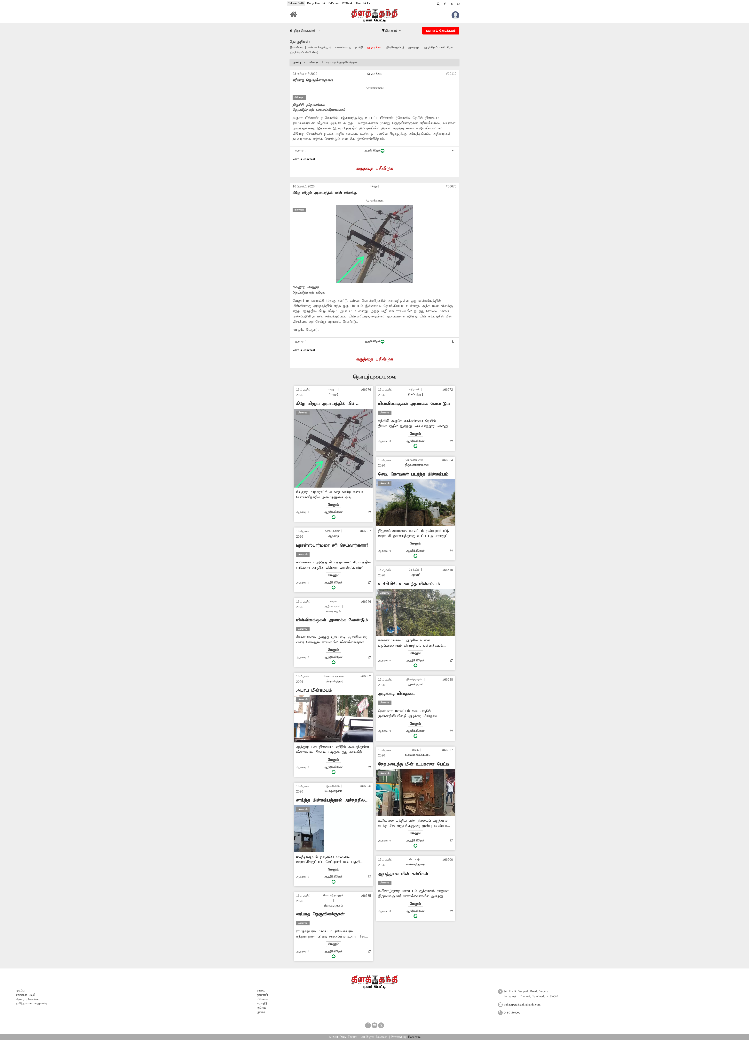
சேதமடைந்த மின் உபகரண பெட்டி (413, 764)
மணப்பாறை (343, 47)
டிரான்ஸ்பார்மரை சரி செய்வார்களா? (332, 545)
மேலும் (333, 505)
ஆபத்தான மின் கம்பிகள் (403, 874)
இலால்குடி (297, 47)
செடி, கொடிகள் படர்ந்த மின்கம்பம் (413, 474)
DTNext (347, 3)
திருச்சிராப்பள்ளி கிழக (438, 47)
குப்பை (261, 1007)
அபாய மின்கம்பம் (314, 690)
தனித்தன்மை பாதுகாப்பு (31, 1003)
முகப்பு (297, 62)
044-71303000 (512, 1012)
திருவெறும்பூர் (395, 47)
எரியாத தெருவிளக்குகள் (320, 914)
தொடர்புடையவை (374, 377)
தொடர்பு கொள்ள (27, 999)
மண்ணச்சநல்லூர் (319, 47)
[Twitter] (451, 4)
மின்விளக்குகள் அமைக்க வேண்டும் (332, 620)
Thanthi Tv (363, 3)
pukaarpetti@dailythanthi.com (522, 1004)
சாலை (261, 990)
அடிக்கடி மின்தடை (396, 693)
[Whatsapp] (458, 4)
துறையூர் (414, 47)
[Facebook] (445, 4)
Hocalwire (414, 1037)
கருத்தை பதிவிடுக (374, 168)
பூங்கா (261, 1012)
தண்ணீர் (262, 995)
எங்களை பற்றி (25, 995)
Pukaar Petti (296, 3)
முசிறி (359, 47)
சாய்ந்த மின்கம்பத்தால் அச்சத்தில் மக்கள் (330, 800)
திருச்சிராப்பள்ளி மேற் (304, 52)
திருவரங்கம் (374, 47)
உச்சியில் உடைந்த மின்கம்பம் (409, 584)
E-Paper (333, 3)
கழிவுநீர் (262, 1003)
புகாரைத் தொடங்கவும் (440, 31)
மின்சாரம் (313, 62)
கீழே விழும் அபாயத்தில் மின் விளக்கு (325, 193)
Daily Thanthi (316, 3)
